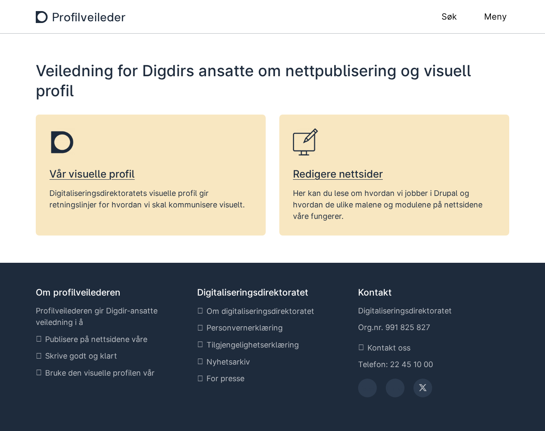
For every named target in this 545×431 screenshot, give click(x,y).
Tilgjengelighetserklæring (253, 344)
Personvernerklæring (245, 327)
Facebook (368, 390)
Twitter (423, 390)
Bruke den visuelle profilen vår (100, 372)
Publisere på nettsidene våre (96, 339)
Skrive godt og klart (81, 355)
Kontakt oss (388, 347)
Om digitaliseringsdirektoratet (260, 311)
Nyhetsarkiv (228, 361)
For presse (225, 378)
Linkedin (395, 390)
